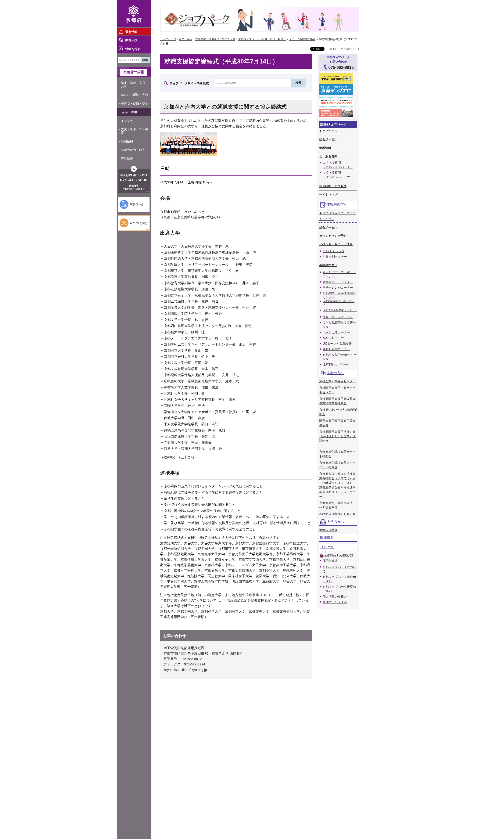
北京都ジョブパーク (336, 364)
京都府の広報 (134, 72)
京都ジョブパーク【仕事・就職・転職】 (262, 39)
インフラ (127, 120)
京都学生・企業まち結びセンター (339, 295)
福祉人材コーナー (335, 338)
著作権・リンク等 (335, 602)
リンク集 (327, 547)
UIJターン (329, 343)
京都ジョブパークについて (339, 569)
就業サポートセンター (338, 282)
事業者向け (137, 204)
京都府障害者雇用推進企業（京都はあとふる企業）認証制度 (337, 436)
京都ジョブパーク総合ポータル (339, 579)
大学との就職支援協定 (302, 39)
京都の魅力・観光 (133, 150)
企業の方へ (335, 373)
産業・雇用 (129, 112)
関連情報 (327, 538)
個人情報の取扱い (335, 596)
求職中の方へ (337, 204)
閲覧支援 (131, 40)
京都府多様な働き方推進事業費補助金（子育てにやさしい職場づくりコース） (337, 478)
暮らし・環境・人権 (134, 94)
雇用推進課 (330, 560)
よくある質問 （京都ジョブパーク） (338, 164)
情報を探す (133, 49)
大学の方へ (335, 522)
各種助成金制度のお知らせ (337, 514)
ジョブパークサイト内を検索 (189, 83)
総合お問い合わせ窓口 (133, 175)
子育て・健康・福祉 (134, 103)
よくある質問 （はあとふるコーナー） (339, 174)
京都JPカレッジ (333, 251)
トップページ (168, 39)
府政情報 (127, 158)
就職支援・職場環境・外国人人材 (215, 39)
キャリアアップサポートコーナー (339, 274)
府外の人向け (139, 223)
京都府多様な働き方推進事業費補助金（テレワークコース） (337, 492)
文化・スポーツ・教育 (134, 131)
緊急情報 (131, 32)
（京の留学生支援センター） (340, 310)
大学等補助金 (328, 530)
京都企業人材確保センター (337, 381)
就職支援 (346, 343)
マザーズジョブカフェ (338, 317)
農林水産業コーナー (336, 349)
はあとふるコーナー (336, 332)
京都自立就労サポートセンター (339, 357)
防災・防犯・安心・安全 (134, 84)
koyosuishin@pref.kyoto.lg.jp (185, 670)
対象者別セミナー (335, 256)
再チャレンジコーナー (338, 287)
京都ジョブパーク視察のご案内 (339, 588)
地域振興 (127, 141)
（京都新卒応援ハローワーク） (338, 303)
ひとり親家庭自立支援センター (339, 324)
